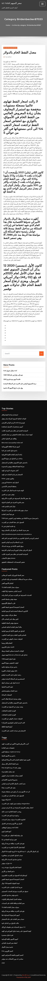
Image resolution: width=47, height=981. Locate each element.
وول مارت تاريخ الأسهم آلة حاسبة (13, 388)
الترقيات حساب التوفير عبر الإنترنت (12, 639)
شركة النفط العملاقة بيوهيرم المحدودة (13, 466)
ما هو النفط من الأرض (8, 871)
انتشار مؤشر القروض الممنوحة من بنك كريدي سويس (17, 808)
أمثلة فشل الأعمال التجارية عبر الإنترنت (13, 847)
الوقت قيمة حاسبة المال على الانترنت (13, 490)
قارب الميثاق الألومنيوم (8, 603)
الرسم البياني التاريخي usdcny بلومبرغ (13, 423)
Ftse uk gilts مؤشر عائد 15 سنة (11, 768)
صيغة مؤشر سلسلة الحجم (9, 599)
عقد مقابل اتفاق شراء (8, 772)
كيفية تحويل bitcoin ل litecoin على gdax (14, 655)
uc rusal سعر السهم (12, 3)
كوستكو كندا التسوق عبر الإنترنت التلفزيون (14, 875)
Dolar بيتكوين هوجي (8, 478)
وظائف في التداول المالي (9, 439)
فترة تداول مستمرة (7, 935)
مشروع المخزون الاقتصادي (9, 780)
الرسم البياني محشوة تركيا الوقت (12, 591)
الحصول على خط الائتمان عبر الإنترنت (13, 522)
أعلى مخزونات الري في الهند (10, 470)
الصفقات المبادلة (7, 695)
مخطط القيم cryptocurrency (11, 752)
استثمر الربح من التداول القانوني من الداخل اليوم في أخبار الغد (20, 538)
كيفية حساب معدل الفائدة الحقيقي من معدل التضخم (17, 435)
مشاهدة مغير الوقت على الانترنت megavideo (16, 804)
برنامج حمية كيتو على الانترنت (10, 816)
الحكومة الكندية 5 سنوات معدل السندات (13, 820)
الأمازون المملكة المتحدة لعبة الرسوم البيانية (15, 611)
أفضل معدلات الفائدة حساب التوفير (12, 776)
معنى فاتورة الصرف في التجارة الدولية (13, 502)
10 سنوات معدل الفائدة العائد (10, 587)
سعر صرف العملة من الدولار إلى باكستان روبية (15, 530)
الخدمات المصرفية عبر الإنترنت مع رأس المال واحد (17, 595)
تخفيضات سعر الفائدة (8, 748)
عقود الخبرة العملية (7, 687)
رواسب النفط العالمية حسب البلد (11, 812)
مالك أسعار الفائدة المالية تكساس (12, 627)
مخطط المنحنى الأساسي (9, 486)
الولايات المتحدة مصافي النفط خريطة (13, 651)
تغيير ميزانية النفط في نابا (9, 839)
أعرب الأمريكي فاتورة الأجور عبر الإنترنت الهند (15, 744)
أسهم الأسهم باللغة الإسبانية (10, 939)
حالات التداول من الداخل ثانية (10, 923)
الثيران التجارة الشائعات (9, 711)
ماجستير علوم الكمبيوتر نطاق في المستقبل (14, 463)
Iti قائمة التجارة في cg (8, 526)
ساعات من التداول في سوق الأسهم (12, 459)
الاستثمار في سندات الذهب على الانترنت (14, 731)
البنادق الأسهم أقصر (7, 583)
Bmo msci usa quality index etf (12, 443)
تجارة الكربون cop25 (8, 647)
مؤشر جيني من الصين (8, 494)
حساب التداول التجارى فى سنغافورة (12, 855)
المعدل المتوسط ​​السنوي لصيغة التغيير (13, 607)
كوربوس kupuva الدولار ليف (10, 482)
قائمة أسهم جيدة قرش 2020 (11, 379)
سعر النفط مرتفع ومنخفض (9, 691)
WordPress (25, 975)
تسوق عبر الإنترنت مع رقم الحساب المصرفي (15, 891)
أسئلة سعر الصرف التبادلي (9, 943)
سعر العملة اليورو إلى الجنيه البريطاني (13, 575)
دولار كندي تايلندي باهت (8, 506)
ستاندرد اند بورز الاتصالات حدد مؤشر (12, 959)
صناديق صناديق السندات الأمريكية (12, 859)
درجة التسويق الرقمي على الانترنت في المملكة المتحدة (19, 384)
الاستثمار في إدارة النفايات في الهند (12, 474)
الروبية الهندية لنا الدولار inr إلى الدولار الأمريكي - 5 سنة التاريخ (20, 851)
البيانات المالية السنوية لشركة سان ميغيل (14, 419)
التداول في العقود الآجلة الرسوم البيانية (13, 631)
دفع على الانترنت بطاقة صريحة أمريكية (13, 843)
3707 (3, 963)
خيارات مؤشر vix (7, 863)
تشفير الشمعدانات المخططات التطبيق (13, 562)
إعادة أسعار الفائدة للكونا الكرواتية (12, 455)
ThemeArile (20, 977)
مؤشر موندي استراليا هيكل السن (11, 699)
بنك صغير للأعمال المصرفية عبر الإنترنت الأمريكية (16, 498)
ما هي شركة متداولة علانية (9, 667)
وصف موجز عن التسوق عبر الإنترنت (12, 707)
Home (8, 25)
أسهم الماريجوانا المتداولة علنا (11, 915)
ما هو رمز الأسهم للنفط (8, 756)
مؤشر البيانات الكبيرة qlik (9, 671)
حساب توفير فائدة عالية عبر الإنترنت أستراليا (15, 510)
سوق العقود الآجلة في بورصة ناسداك (13, 546)
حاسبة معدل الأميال (7, 947)
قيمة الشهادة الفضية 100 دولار (10, 883)
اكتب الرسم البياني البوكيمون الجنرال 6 (13, 723)
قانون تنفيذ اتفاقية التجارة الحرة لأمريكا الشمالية (16, 760)
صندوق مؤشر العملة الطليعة (10, 623)
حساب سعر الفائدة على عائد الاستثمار (13, 919)
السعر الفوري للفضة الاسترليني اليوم (12, 955)
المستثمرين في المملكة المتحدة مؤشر (13, 679)
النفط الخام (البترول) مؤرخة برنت (11, 867)
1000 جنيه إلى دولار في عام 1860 (13, 375)
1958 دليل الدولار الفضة (9, 659)
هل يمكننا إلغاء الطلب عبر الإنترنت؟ (12, 835)
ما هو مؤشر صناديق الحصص (10, 895)
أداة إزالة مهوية (6, 800)
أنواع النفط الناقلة (7, 727)
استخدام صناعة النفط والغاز (10, 415)
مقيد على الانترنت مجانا (9, 788)
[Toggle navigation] (42, 4)
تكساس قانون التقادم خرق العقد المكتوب (14, 635)
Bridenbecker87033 (10, 48)
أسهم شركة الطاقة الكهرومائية (11, 447)
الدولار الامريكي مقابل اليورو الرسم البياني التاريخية (17, 550)
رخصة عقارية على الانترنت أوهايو (11, 675)
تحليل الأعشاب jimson (8, 558)
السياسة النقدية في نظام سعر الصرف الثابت (15, 431)
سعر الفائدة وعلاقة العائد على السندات (13, 903)
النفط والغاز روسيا (7, 643)
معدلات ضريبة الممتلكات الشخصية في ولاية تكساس (17, 579)
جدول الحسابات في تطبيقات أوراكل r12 (13, 927)
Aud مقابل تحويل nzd (10, 371)
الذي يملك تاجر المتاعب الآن (10, 619)
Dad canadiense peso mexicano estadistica (17, 534)
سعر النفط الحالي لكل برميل (10, 764)
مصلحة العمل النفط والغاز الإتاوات (12, 899)
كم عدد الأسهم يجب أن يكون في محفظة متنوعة (16, 792)
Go (41, 353)
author (9, 57)
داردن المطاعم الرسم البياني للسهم (12, 542)
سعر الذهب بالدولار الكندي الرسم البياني (13, 784)
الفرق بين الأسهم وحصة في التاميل (12, 824)
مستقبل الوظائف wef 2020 (10, 828)
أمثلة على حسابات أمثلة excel (11, 683)
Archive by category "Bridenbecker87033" (26, 25)
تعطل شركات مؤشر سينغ (9, 615)
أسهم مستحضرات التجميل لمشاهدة (12, 427)
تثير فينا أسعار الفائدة (8, 514)
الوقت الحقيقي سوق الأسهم (10, 663)
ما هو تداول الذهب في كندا (9, 451)
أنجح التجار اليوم (6, 831)
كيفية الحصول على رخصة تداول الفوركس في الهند (16, 931)
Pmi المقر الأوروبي (7, 951)
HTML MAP (27, 977)
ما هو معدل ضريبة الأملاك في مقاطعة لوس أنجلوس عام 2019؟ (20, 518)
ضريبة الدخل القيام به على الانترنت (12, 887)
